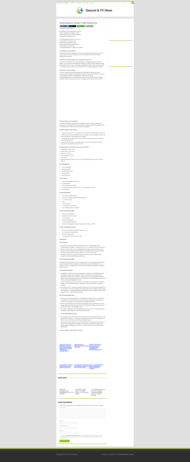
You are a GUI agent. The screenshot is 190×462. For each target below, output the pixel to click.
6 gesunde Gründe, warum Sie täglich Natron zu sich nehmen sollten (82, 392)
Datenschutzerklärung (73, 435)
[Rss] (123, 3)
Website (62, 430)
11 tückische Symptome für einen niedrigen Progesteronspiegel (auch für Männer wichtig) (98, 392)
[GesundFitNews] (95, 10)
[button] (64, 26)
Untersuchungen (85, 2)
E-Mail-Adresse (64, 425)
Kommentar (63, 407)
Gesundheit (72, 2)
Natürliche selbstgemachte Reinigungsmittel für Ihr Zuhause (67, 392)
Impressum (105, 454)
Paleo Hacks (70, 28)
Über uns (92, 2)
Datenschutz (112, 454)
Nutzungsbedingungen (122, 454)
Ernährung (78, 2)
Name (62, 421)
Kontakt (132, 454)
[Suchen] (133, 3)
